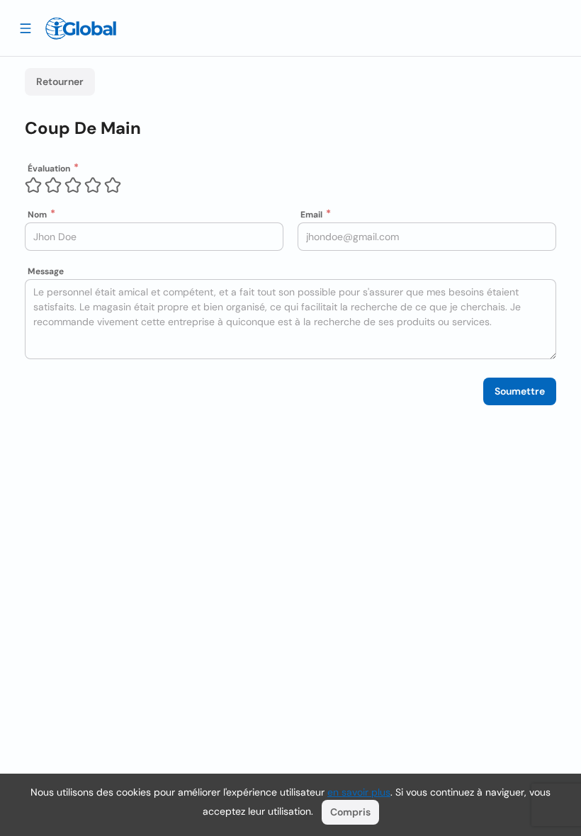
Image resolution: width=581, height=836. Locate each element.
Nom (37, 214)
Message (46, 271)
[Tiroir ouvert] (25, 27)
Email (311, 214)
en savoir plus (358, 792)
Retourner (60, 81)
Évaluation (49, 168)
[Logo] (80, 28)
